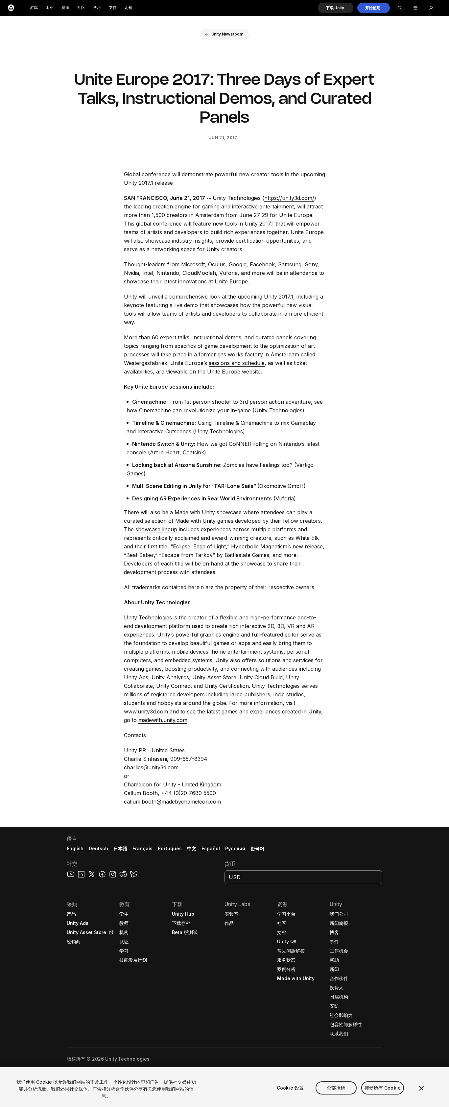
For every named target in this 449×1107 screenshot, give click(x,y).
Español (210, 848)
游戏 (34, 8)
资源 (65, 8)
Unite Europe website (234, 371)
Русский (235, 848)
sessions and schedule (237, 363)
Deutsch (98, 848)
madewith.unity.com (162, 720)
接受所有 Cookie (383, 1088)
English (75, 848)
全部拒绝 (336, 1088)
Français (142, 848)
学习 (97, 8)
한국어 (257, 848)
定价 (128, 8)
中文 (191, 848)
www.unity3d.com (146, 711)
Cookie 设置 (290, 1088)
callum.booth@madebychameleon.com (172, 801)
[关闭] (421, 1088)
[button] (335, 8)
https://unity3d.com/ (289, 198)
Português (170, 848)
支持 (113, 8)
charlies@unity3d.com (151, 767)
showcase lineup (156, 529)
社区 (81, 8)
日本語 (120, 848)
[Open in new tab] (110, 932)
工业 (50, 8)
